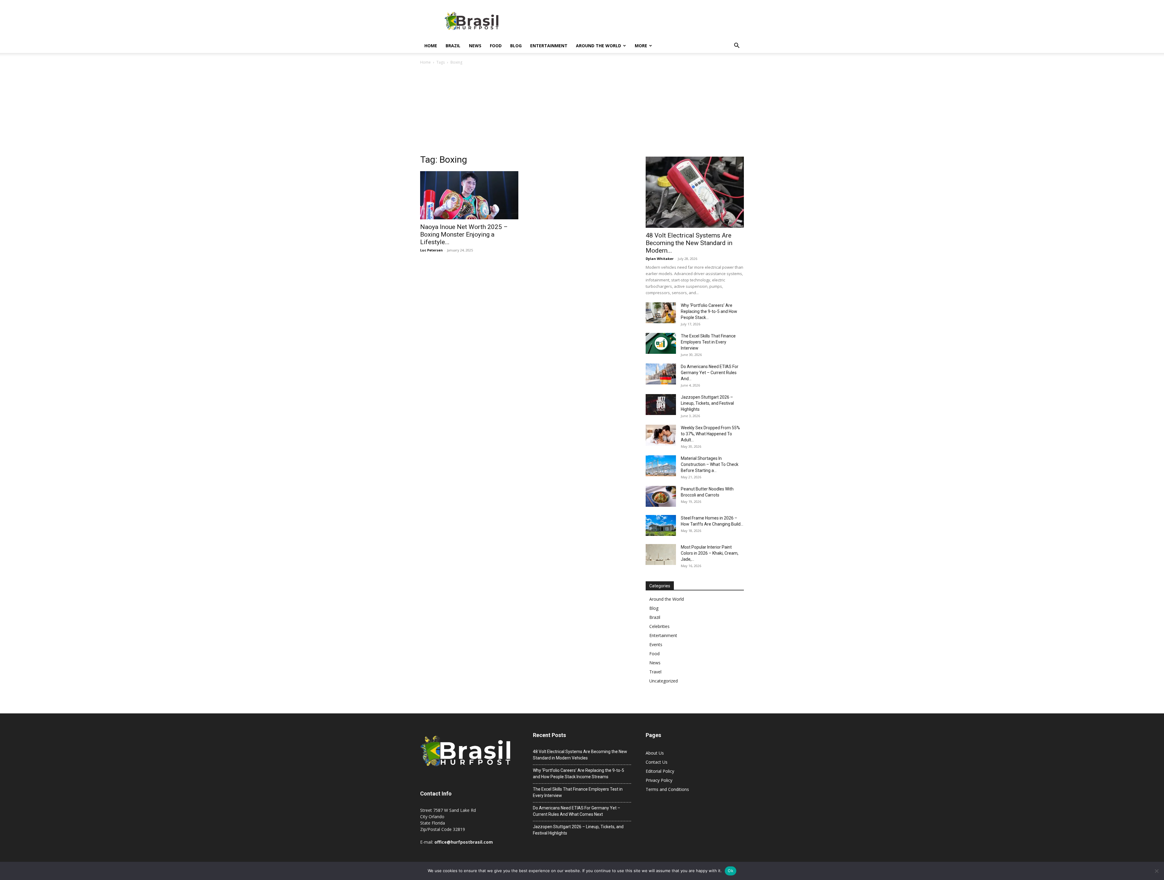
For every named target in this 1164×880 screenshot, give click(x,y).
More (641, 45)
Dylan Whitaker (660, 258)
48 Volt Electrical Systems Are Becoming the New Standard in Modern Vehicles (580, 754)
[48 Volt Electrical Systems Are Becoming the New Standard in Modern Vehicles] (695, 192)
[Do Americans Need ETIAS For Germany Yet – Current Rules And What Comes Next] (661, 374)
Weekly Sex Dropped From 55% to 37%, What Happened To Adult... (710, 433)
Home (430, 45)
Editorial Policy (660, 771)
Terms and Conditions (667, 789)
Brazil (453, 45)
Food (496, 45)
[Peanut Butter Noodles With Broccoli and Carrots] (661, 496)
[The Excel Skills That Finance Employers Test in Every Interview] (661, 343)
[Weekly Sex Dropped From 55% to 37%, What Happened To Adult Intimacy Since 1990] (661, 435)
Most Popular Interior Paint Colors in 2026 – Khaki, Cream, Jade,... (709, 553)
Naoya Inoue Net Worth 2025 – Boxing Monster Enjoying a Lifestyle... (464, 234)
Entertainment (548, 45)
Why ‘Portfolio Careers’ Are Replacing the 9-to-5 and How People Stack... (709, 311)
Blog (516, 45)
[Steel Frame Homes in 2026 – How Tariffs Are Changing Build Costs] (661, 525)
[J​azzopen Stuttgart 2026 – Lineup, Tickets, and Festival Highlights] (661, 404)
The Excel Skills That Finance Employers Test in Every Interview (708, 342)
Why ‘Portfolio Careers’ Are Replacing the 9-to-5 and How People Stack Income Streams (578, 773)
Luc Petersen (431, 250)
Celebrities (659, 626)
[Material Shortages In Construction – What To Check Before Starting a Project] (661, 465)
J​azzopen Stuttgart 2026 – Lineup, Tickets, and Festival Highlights (707, 403)
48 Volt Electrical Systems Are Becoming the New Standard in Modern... (689, 243)
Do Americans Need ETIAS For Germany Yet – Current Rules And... (709, 372)
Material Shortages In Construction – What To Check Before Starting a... (709, 464)
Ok (730, 870)
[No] (1156, 871)
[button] (736, 46)
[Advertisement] (582, 111)
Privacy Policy (659, 780)
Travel (655, 672)
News (475, 45)
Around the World (598, 45)
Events (655, 644)
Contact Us (656, 762)
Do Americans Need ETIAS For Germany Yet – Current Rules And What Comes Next (576, 811)
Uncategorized (663, 681)
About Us (655, 753)
